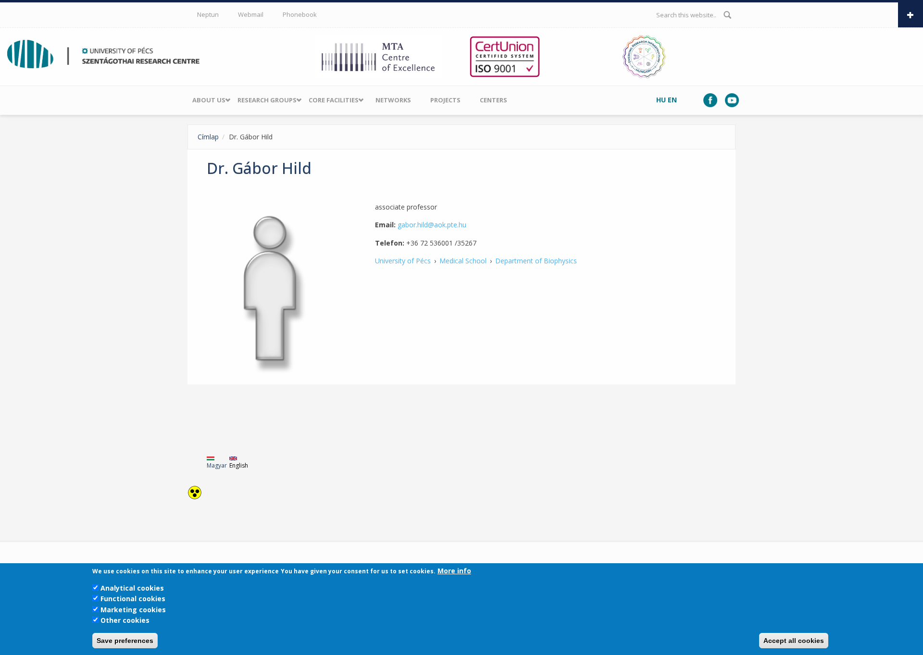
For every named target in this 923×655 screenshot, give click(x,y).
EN (672, 99)
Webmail (250, 14)
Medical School (462, 260)
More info (454, 570)
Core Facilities (334, 100)
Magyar (217, 465)
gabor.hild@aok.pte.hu (432, 224)
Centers (493, 100)
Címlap (208, 136)
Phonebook (300, 14)
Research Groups (267, 100)
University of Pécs (403, 260)
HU (661, 99)
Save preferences (125, 640)
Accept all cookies (793, 640)
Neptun (208, 14)
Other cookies (125, 620)
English (238, 465)
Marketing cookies (133, 609)
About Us (208, 100)
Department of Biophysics (536, 260)
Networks (393, 100)
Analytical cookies (132, 588)
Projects (445, 100)
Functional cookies (132, 598)
